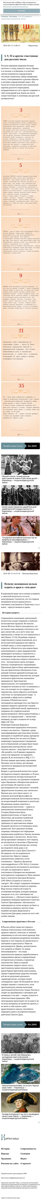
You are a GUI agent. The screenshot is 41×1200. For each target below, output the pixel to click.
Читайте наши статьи (20, 446)
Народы (5, 1153)
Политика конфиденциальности (13, 1178)
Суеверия (25, 1153)
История (5, 1148)
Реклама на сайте (10, 1163)
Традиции (6, 1158)
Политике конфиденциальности (16, 7)
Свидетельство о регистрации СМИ (13, 1173)
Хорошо (21, 11)
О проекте (26, 1163)
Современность (28, 1148)
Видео (24, 1158)
